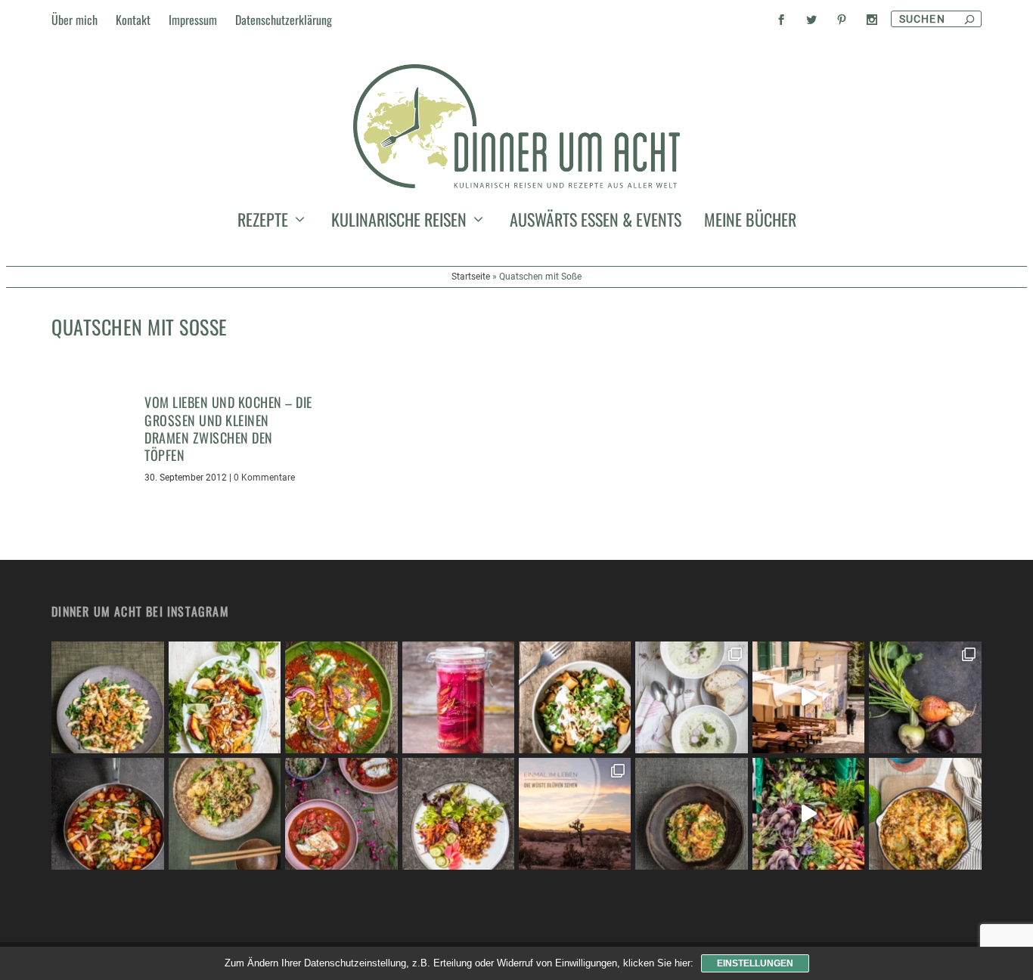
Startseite (470, 276)
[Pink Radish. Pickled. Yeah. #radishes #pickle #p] (458, 697)
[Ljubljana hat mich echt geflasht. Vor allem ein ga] (808, 697)
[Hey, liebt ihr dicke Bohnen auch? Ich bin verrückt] (107, 814)
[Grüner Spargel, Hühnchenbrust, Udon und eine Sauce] (225, 814)
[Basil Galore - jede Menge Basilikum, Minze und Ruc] (225, 697)
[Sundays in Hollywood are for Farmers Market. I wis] (808, 814)
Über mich (74, 20)
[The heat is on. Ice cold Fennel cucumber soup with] (691, 697)
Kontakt (133, 20)
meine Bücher (750, 222)
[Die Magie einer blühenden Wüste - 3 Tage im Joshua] (575, 814)
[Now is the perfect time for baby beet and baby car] (925, 697)
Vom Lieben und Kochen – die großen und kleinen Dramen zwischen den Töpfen (228, 428)
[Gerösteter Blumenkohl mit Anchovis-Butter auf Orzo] (691, 814)
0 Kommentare (264, 477)
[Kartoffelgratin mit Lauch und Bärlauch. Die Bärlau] (925, 814)
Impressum (193, 20)
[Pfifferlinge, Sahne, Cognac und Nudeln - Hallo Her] (107, 697)
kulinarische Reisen (399, 222)
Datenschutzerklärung (283, 20)
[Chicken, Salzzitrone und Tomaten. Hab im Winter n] (341, 814)
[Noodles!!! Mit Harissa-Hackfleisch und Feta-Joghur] (575, 697)
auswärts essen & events (595, 222)
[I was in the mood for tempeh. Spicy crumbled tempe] (458, 814)
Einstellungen (755, 963)
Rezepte (262, 222)
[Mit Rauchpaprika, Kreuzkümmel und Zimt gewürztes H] (341, 697)
